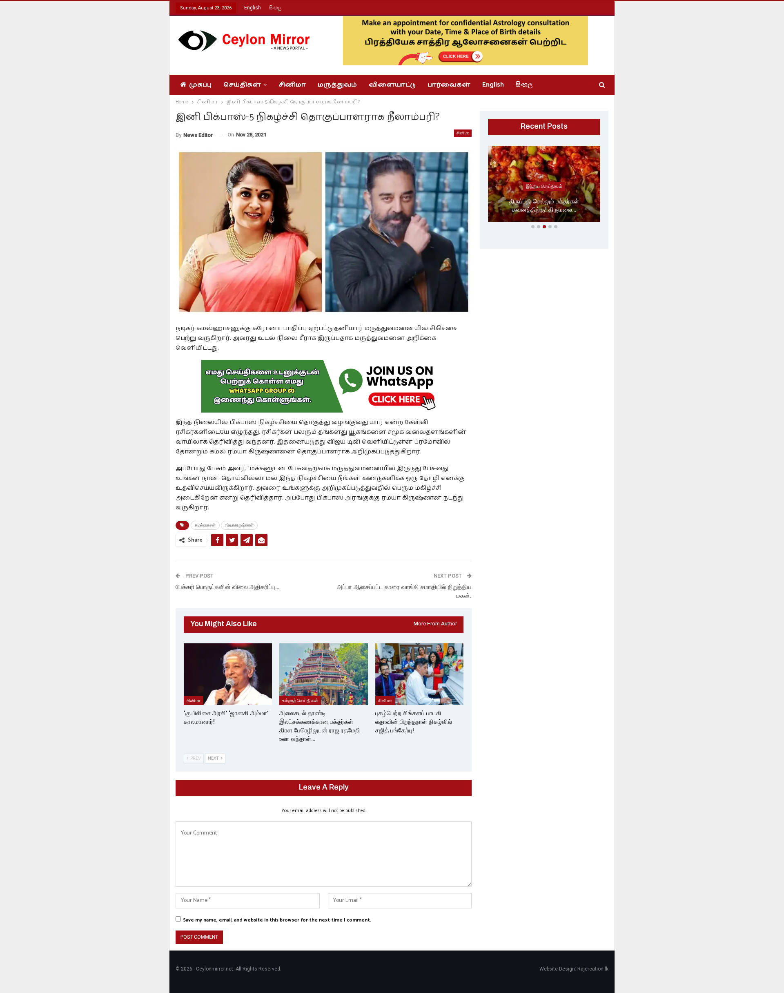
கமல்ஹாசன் (205, 525)
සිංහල (275, 8)
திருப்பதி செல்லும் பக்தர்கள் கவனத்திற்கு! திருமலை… (544, 206)
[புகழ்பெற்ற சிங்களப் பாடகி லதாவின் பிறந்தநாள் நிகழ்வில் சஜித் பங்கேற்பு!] (419, 674)
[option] (544, 185)
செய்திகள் (242, 84)
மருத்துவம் (337, 84)
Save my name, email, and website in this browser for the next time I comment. (277, 920)
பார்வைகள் (449, 84)
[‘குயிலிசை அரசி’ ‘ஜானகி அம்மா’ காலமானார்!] (228, 674)
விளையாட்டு (392, 84)
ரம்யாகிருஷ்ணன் (239, 525)
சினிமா (292, 84)
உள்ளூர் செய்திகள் (300, 700)
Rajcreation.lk (592, 969)
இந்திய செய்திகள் (544, 186)
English (252, 8)
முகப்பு (200, 84)
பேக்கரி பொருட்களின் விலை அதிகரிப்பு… (227, 587)
